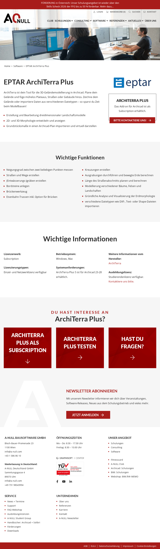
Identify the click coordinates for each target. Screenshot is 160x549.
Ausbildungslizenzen (18, 513)
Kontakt (151, 11)
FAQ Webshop (14, 509)
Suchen (136, 11)
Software (115, 451)
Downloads (13, 530)
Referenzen (65, 505)
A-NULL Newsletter (69, 518)
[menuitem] (98, 12)
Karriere (63, 509)
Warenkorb (117, 11)
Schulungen (117, 443)
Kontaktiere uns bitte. (121, 281)
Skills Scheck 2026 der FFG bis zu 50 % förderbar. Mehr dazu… (80, 6)
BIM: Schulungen (120, 472)
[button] (146, 546)
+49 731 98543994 (14, 484)
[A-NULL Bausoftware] (17, 18)
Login (100, 11)
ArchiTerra (115, 263)
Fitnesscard (117, 459)
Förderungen (14, 526)
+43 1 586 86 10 (13, 455)
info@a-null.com (13, 451)
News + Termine (15, 501)
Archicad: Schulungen (122, 468)
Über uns (64, 501)
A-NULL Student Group (19, 518)
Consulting (116, 447)
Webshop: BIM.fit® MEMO (124, 476)
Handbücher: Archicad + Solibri (23, 522)
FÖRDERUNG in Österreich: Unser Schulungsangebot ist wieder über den (80, 2)
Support (11, 505)
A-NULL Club (117, 463)
